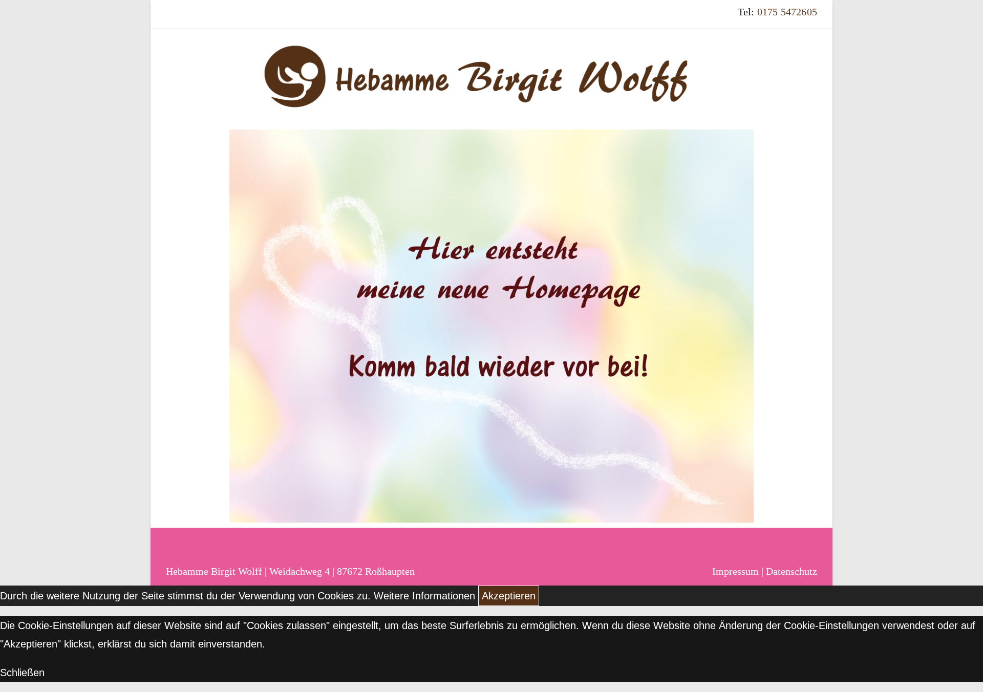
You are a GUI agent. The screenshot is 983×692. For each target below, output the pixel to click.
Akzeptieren (509, 595)
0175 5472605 (787, 11)
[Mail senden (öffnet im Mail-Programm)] (189, 19)
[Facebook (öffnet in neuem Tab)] (173, 19)
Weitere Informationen (424, 595)
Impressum (735, 571)
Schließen (22, 672)
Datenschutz (791, 571)
